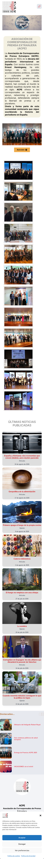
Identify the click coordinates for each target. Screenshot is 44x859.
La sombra (22, 626)
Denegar (22, 844)
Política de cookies (14, 856)
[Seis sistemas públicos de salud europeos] (6, 738)
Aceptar (22, 838)
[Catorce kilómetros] (22, 546)
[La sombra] (22, 613)
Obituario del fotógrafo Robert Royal (27, 725)
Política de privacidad (28, 856)
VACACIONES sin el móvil (23, 766)
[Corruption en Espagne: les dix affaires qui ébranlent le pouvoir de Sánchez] (22, 646)
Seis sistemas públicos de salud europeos (26, 738)
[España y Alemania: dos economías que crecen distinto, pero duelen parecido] (22, 442)
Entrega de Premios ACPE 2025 (25, 752)
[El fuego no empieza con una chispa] (22, 579)
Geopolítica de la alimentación (22, 492)
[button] (40, 815)
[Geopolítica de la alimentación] (22, 478)
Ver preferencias (22, 850)
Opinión (22, 528)
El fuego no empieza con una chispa (22, 593)
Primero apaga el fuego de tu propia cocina (22, 525)
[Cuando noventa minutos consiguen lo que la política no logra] (22, 682)
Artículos (22, 461)
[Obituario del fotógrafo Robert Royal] (6, 725)
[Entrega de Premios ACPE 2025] (6, 752)
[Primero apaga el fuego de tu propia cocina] (22, 512)
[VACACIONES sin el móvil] (6, 766)
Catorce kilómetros (22, 559)
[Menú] (39, 6)
